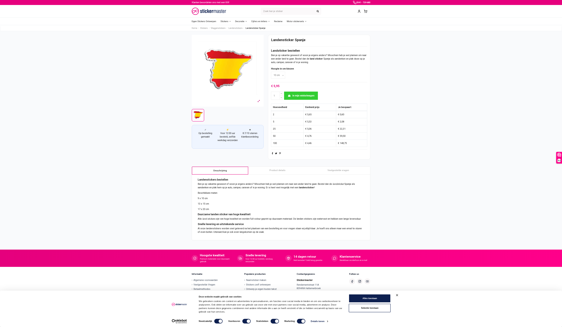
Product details (277, 170)
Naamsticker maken (256, 280)
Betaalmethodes (201, 289)
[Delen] (272, 153)
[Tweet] (276, 153)
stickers (211, 218)
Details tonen (317, 321)
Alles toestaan (370, 298)
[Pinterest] (280, 153)
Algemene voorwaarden (205, 280)
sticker (319, 58)
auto (273, 62)
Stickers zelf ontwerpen (258, 284)
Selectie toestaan (369, 308)
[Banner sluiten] (397, 295)
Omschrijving (220, 170)
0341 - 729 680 (363, 2)
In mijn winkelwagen (303, 95)
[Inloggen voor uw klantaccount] (359, 11)
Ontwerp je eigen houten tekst (261, 289)
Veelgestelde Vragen (204, 284)
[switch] (246, 321)
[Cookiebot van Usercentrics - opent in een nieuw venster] (179, 321)
